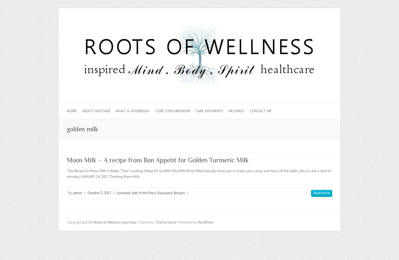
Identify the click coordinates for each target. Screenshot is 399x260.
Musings (236, 111)
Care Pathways (209, 111)
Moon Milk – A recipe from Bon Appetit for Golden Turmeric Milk (158, 160)
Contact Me (261, 111)
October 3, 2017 (99, 193)
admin (77, 193)
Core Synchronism (172, 111)
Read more (322, 193)
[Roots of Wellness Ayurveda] (199, 55)
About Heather (96, 111)
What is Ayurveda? (133, 111)
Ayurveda (123, 193)
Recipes (179, 193)
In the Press (147, 193)
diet (135, 193)
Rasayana (165, 193)
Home (72, 111)
